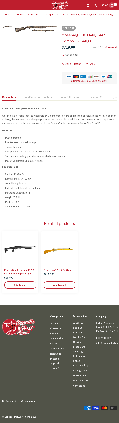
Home (8, 14)
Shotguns (50, 14)
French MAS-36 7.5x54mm (58, 270)
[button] (20, 285)
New (62, 14)
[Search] (95, 5)
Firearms (35, 14)
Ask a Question (73, 63)
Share (93, 63)
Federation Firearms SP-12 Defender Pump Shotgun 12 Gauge (19, 274)
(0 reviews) (111, 47)
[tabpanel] (59, 159)
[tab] (9, 97)
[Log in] (88, 5)
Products (21, 14)
